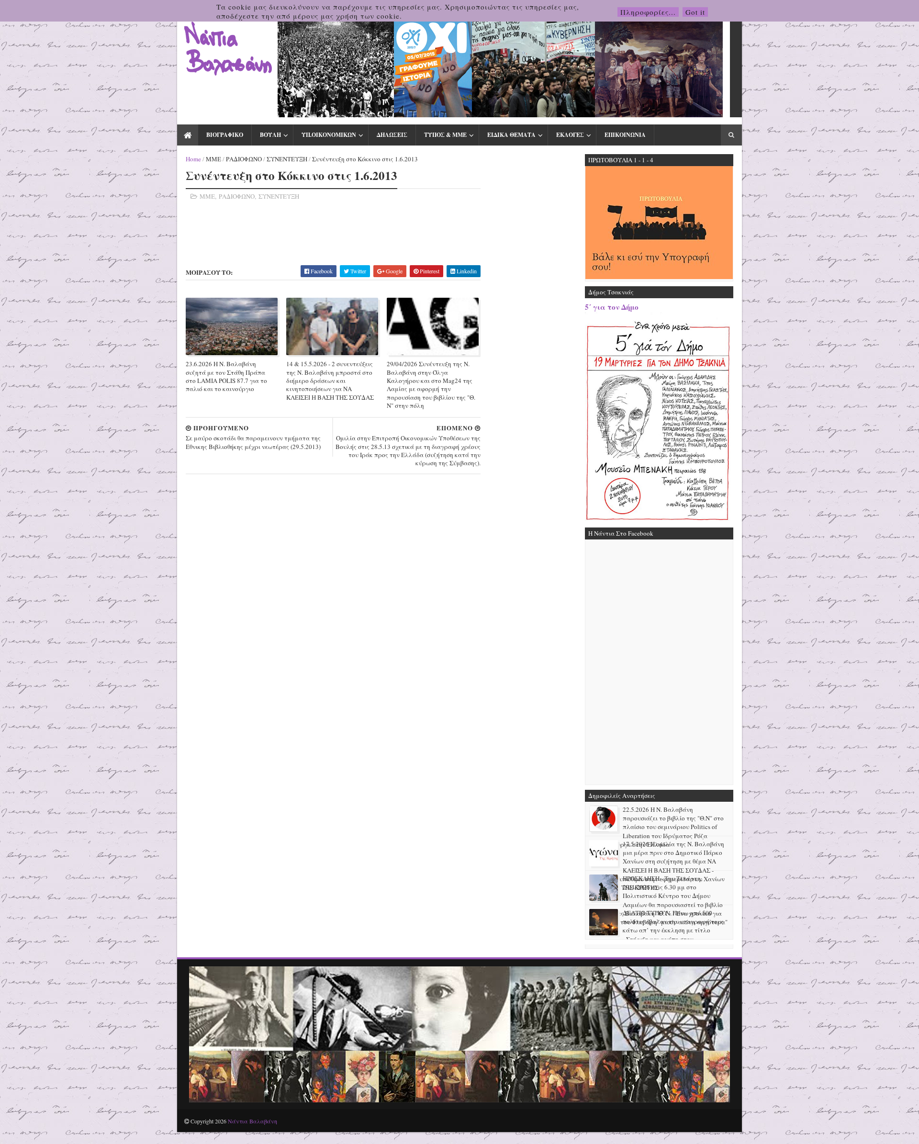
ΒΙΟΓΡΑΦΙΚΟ (224, 135)
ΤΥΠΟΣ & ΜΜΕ (445, 135)
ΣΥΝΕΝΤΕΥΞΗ (287, 159)
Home (193, 159)
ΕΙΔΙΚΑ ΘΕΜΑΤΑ (511, 135)
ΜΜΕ (213, 159)
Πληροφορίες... (648, 12)
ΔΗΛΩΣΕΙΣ (392, 135)
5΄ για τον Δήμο (612, 307)
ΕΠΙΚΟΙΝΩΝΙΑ (625, 135)
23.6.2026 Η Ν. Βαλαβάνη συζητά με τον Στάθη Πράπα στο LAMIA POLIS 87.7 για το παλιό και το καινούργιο (226, 376)
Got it (695, 12)
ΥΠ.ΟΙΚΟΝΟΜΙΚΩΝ (329, 135)
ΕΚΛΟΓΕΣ (570, 135)
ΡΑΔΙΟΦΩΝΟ (244, 159)
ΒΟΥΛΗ (270, 135)
